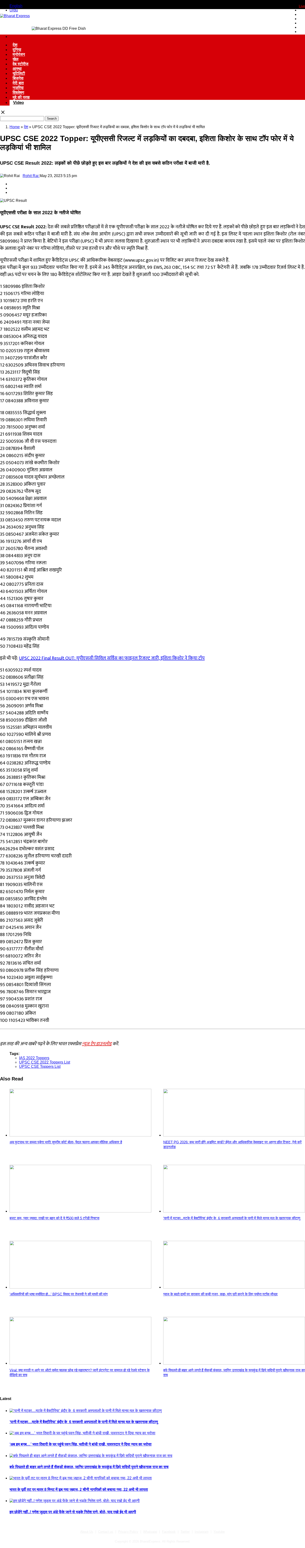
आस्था (17, 68)
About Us (86, 1531)
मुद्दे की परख (21, 97)
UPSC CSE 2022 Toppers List (44, 1062)
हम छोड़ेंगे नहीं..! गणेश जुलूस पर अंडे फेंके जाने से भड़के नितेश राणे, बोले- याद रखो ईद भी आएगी (73, 1512)
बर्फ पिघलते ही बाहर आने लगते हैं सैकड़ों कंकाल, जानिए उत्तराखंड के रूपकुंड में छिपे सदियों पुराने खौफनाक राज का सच (89, 1467)
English (16, 6)
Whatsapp (150, 1531)
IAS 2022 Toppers (34, 1058)
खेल (15, 59)
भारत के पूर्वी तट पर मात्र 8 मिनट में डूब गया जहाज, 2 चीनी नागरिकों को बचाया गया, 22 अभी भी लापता (79, 1489)
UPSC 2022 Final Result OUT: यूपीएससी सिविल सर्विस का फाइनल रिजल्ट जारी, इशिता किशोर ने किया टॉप (112, 658)
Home (15, 127)
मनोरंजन (19, 54)
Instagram (201, 1531)
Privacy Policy (128, 1531)
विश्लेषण (18, 92)
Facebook (169, 1531)
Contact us (105, 1531)
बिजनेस (18, 78)
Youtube (219, 1531)
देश (15, 45)
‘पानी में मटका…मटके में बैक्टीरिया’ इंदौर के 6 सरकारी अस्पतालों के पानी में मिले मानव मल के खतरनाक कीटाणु (84, 1422)
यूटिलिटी (19, 73)
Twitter (185, 1531)
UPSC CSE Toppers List (40, 1066)
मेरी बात (18, 83)
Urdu (14, 10)
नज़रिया (18, 88)
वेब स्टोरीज (20, 64)
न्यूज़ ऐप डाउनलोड (97, 1044)
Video (18, 102)
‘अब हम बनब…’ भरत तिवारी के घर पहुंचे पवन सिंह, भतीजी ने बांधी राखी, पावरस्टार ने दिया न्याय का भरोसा (81, 1444)
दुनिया (17, 49)
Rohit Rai (31, 176)
